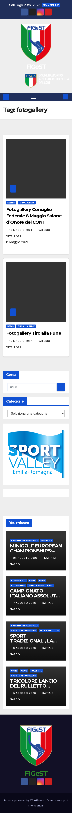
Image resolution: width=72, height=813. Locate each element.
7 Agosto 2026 (25, 602)
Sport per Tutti (49, 630)
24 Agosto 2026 (26, 557)
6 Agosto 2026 (25, 647)
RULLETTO (36, 670)
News (10, 326)
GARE (32, 580)
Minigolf (46, 540)
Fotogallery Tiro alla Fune (33, 333)
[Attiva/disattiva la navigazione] (33, 97)
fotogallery (26, 202)
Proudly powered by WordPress (24, 800)
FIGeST (36, 66)
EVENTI (11, 202)
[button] (59, 97)
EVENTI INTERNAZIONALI (24, 540)
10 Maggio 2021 (21, 229)
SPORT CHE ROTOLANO (40, 585)
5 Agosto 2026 (25, 693)
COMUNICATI (18, 580)
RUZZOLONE (18, 585)
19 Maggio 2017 (21, 340)
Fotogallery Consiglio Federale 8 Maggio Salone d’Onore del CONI (34, 216)
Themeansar (36, 805)
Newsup (60, 800)
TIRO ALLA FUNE (26, 326)
